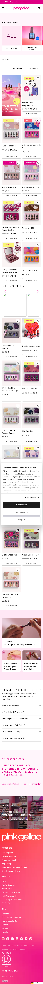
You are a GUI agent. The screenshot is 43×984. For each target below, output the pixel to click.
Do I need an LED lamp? (12, 731)
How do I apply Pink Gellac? (13, 725)
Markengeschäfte (9, 921)
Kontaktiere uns (8, 885)
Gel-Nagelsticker (9, 856)
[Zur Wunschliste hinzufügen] (38, 78)
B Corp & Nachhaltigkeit (12, 917)
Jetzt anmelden (34, 784)
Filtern (7, 59)
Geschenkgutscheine (11, 871)
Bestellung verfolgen (11, 892)
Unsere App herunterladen (13, 899)
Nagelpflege (7, 863)
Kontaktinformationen (17, 949)
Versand (5, 949)
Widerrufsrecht (7, 945)
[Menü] (3, 8)
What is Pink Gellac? (10, 705)
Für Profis (6, 903)
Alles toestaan (21, 505)
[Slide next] (37, 38)
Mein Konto (7, 888)
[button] (33, 68)
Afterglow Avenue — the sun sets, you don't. (21, 2)
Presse (5, 924)
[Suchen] (7, 8)
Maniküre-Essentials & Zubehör (15, 867)
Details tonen (30, 497)
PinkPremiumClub (9, 896)
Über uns (5, 913)
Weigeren (21, 520)
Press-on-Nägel (9, 860)
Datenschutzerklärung (22, 945)
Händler (5, 932)
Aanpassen (20, 512)
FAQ (4, 881)
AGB (34, 945)
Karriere (5, 928)
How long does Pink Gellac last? (15, 718)
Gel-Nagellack (8, 852)
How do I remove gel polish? (13, 738)
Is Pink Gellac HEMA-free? (13, 712)
